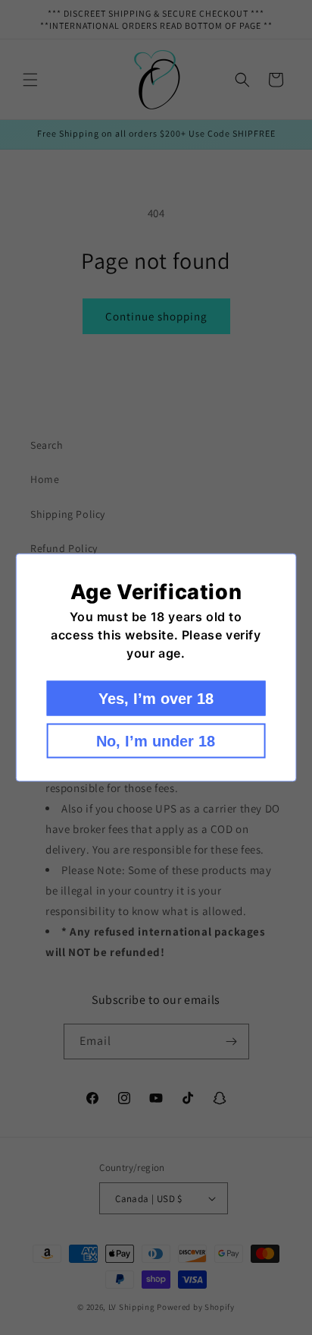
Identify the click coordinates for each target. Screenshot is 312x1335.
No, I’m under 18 (155, 741)
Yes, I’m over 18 (156, 698)
